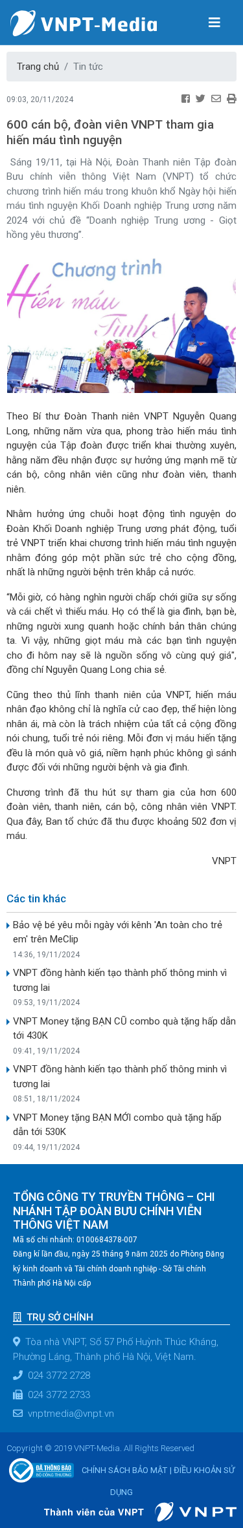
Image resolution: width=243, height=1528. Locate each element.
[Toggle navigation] (214, 22)
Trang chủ (38, 66)
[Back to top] (215, 1485)
